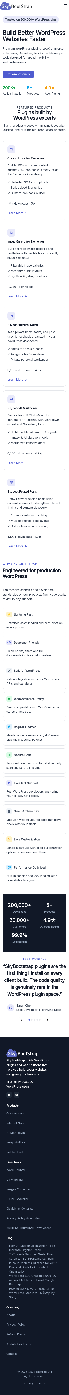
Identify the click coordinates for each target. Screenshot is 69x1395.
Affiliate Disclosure (18, 1344)
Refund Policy (15, 1334)
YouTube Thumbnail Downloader (28, 1228)
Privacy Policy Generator (23, 1218)
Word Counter (15, 1170)
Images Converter (18, 1189)
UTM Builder (15, 1179)
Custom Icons (15, 1113)
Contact (11, 1353)
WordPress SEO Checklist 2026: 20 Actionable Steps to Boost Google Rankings (32, 1280)
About (10, 1315)
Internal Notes (16, 1123)
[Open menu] (66, 6)
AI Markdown (15, 1133)
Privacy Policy (15, 1324)
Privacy (29, 1383)
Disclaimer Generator (20, 1208)
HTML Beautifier (17, 1199)
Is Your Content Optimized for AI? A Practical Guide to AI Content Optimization (33, 1267)
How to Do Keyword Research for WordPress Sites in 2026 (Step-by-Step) (32, 1293)
